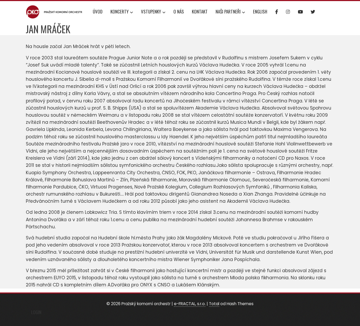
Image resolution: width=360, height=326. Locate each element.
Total (214, 303)
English (260, 11)
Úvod (98, 11)
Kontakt (200, 11)
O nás (178, 11)
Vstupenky (151, 11)
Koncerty (119, 11)
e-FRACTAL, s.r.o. (190, 303)
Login (36, 312)
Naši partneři (228, 11)
